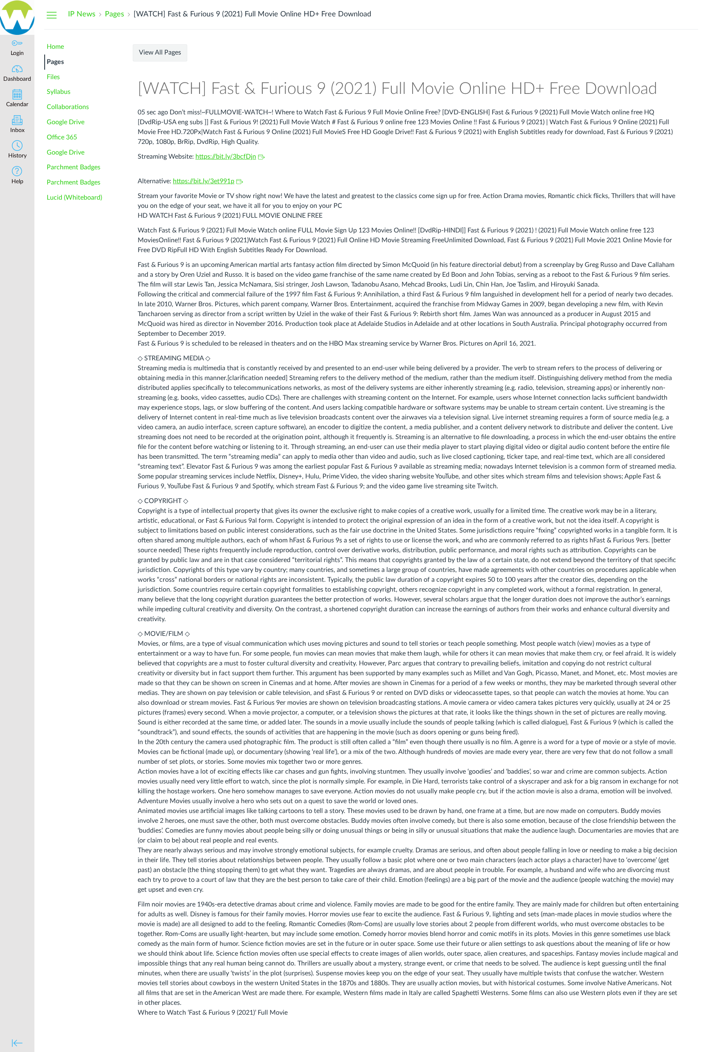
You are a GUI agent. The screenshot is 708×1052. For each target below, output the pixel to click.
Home (55, 46)
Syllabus (58, 92)
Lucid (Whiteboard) (74, 197)
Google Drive (65, 122)
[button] (17, 150)
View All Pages (160, 52)
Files (53, 77)
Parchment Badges (73, 167)
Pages (55, 62)
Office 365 (62, 137)
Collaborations (68, 107)
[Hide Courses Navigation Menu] (51, 15)
